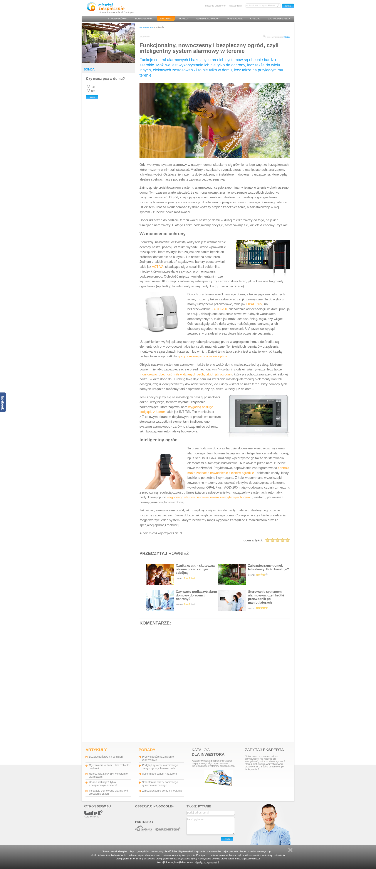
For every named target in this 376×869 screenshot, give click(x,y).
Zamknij (290, 850)
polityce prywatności (208, 862)
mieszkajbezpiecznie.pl (165, 533)
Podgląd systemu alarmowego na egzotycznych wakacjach (160, 767)
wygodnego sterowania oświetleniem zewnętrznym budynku (209, 497)
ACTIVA (157, 266)
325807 (287, 37)
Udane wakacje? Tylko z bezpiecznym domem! (103, 784)
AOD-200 (220, 309)
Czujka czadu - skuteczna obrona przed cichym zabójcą (195, 572)
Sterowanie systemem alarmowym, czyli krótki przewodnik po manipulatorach (266, 599)
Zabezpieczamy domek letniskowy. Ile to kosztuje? (268, 570)
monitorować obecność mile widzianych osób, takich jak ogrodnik (185, 374)
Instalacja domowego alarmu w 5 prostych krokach (108, 792)
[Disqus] (214, 683)
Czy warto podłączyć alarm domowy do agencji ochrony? (196, 598)
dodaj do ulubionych (215, 5)
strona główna (146, 27)
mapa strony (235, 5)
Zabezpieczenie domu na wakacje (162, 790)
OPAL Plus (254, 304)
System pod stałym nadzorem (159, 773)
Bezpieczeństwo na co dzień (106, 756)
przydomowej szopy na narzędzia (203, 356)
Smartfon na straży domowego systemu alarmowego (160, 784)
